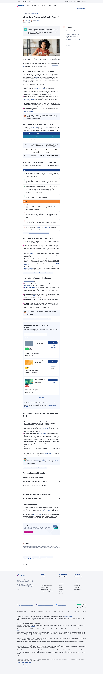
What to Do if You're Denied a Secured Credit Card (39, 318)
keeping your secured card (41, 460)
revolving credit (45, 127)
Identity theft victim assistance (46, 585)
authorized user (26, 511)
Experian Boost (36, 514)
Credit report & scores (63, 576)
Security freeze (43, 576)
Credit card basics (42, 556)
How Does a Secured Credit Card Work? (72, 31)
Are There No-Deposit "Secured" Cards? (32, 498)
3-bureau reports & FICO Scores (80, 578)
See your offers (28, 532)
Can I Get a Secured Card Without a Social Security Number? (37, 494)
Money (38, 5)
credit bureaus (35, 295)
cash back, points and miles (51, 292)
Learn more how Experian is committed (45, 605)
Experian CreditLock (78, 587)
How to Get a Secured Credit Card (72, 41)
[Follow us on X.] (80, 607)
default (36, 77)
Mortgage (61, 589)
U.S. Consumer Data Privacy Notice (44, 611)
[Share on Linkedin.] (27, 564)
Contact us (84, 611)
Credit (28, 5)
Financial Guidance (77, 1)
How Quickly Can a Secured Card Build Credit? (34, 477)
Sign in (81, 5)
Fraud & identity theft (63, 578)
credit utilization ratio (42, 433)
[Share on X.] (25, 564)
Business (30, 1)
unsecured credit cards (33, 127)
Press (55, 611)
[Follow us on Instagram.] (83, 607)
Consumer (18, 1)
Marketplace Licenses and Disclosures (24, 662)
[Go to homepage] (23, 13)
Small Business (24, 1)
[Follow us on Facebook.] (77, 607)
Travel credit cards (33, 558)
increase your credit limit (29, 99)
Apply (53, 342)
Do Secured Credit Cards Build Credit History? (39, 233)
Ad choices (61, 611)
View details (52, 345)
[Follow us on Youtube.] (85, 607)
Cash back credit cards (35, 556)
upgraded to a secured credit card (43, 188)
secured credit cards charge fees (43, 227)
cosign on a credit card (47, 510)
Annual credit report (77, 589)
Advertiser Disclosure (81, 8)
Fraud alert (43, 578)
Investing (61, 591)
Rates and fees (53, 347)
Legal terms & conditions (21, 611)
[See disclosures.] (30, 285)
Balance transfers (28, 556)
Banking (60, 581)
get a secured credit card (29, 281)
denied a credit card (28, 268)
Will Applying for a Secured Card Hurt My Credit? (34, 485)
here (34, 623)
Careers (68, 611)
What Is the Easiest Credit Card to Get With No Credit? (40, 272)
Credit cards (27, 13)
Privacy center (32, 611)
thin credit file (33, 253)
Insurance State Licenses (21, 664)
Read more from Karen (27, 550)
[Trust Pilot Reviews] (81, 604)
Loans (49, 5)
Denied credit (43, 583)
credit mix (45, 255)
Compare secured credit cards (30, 287)
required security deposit (40, 88)
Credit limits (39, 558)
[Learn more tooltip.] (38, 353)
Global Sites (84, 1)
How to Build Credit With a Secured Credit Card (72, 45)
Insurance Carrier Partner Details (23, 666)
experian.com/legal (68, 616)
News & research (62, 596)
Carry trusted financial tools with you (26, 605)
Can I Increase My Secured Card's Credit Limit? (34, 490)
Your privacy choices (62, 605)
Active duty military (44, 587)
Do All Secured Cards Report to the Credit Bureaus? (35, 481)
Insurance (54, 5)
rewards (50, 196)
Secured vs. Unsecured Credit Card (72, 34)
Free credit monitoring (78, 576)
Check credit (76, 581)
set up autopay (46, 428)
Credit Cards (44, 5)
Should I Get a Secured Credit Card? (73, 39)
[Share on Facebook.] (23, 564)
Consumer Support (68, 1)
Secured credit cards (35, 13)
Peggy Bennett (38, 20)
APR (23, 556)
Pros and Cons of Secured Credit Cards (72, 37)
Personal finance (62, 593)
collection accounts (54, 258)
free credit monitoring (48, 453)
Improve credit (76, 583)
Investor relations (76, 611)
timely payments (40, 426)
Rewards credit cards (50, 556)
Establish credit (77, 585)
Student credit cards (26, 558)
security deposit (44, 204)
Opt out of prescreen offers (46, 589)
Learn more (33, 626)
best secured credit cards (34, 400)
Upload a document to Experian (47, 591)
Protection (33, 5)
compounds (26, 449)
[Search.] (85, 5)
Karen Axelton (28, 20)
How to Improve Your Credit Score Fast (37, 467)
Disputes (42, 581)
